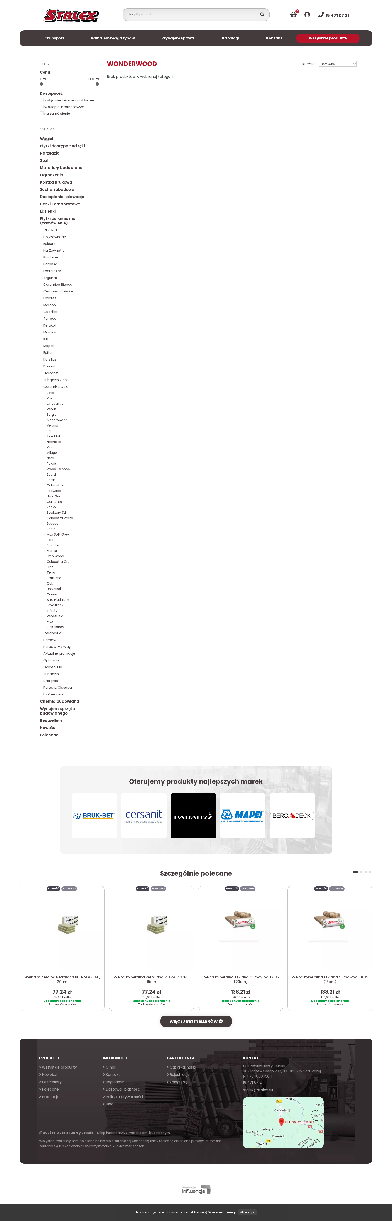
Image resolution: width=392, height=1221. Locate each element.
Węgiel (46, 138)
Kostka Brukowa (56, 182)
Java (50, 393)
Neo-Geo (54, 496)
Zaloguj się (178, 1082)
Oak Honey (55, 627)
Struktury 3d (56, 512)
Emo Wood (55, 556)
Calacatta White (60, 518)
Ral (49, 431)
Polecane (49, 735)
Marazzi (49, 332)
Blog (109, 1104)
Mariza (52, 550)
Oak (50, 583)
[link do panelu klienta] (307, 15)
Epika (47, 352)
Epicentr (50, 243)
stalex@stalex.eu (258, 1090)
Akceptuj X (247, 1212)
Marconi (49, 304)
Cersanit (50, 373)
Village (52, 452)
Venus (51, 409)
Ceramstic (52, 633)
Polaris (52, 463)
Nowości (48, 727)
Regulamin (114, 1082)
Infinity (52, 610)
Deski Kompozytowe (60, 204)
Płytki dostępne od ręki (62, 146)
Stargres (50, 680)
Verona (52, 425)
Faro (50, 540)
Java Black (55, 605)
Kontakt (274, 38)
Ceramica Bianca (57, 284)
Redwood (54, 491)
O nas (110, 1067)
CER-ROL (50, 230)
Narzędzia (50, 153)
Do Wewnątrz (54, 236)
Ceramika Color (56, 386)
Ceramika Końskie (58, 291)
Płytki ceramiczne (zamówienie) (57, 221)
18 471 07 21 (253, 1082)
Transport (54, 38)
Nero (50, 458)
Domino (49, 366)
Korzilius (49, 359)
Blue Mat (53, 436)
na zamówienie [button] (57, 113)
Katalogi (230, 38)
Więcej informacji (222, 1212)
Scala (51, 529)
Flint (50, 567)
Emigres (49, 298)
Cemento (54, 501)
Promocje (50, 1096)
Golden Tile (52, 667)
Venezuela (55, 616)
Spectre (53, 545)
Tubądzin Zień (55, 379)
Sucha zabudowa (57, 189)
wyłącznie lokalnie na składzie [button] (69, 100)
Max (50, 621)
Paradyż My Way (57, 646)
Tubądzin (51, 673)
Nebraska (54, 442)
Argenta (50, 277)
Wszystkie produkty (328, 38)
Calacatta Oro (58, 561)
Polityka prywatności (124, 1096)
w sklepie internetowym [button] (64, 106)
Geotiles (50, 311)
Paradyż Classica (57, 687)
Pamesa (50, 264)
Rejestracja (179, 1074)
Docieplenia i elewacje (62, 196)
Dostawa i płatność (122, 1089)
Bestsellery (51, 720)
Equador (53, 523)
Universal (54, 589)
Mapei (48, 345)
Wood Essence (58, 469)
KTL (46, 339)
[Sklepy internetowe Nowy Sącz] (196, 1189)
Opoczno (51, 660)
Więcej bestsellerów (194, 1021)
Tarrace (49, 318)
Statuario (54, 578)
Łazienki (48, 211)
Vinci (50, 447)
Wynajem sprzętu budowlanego (57, 711)
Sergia (51, 414)
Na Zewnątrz (54, 250)
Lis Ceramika (53, 694)
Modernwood (57, 420)
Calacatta (55, 485)
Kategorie (48, 128)
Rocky (51, 507)
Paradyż (50, 639)
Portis (51, 480)
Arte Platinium (58, 599)
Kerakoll (49, 325)
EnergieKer (52, 270)
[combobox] (191, 14)
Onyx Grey (55, 403)
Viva (50, 398)
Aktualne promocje (59, 653)
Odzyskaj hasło (182, 1067)
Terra (51, 572)
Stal (44, 160)
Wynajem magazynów (113, 38)
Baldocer (50, 257)
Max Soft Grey (58, 534)
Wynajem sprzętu (179, 38)
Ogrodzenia (51, 175)
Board (51, 474)
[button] (355, 872)
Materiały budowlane (61, 167)
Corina (52, 594)
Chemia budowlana (59, 701)
